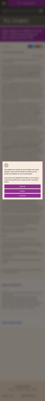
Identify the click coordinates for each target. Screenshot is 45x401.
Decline (22, 191)
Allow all (22, 186)
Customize (22, 196)
